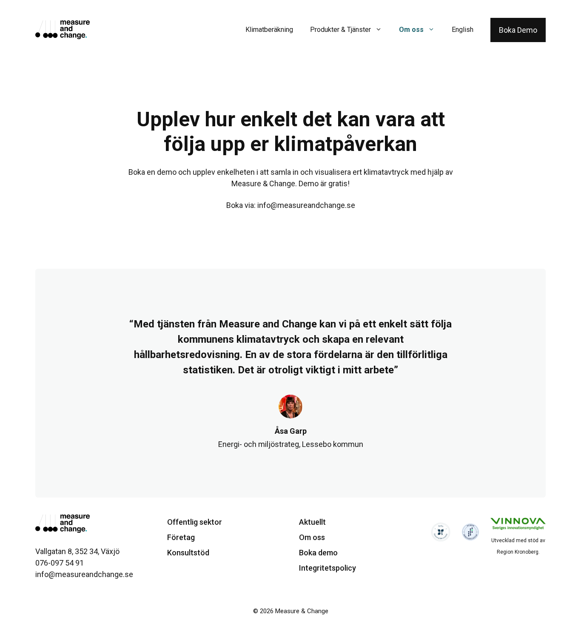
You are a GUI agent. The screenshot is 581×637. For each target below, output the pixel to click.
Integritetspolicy (327, 567)
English (462, 30)
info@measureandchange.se (306, 205)
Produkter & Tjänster (340, 30)
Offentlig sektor (194, 522)
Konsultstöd (188, 552)
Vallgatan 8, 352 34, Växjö (77, 551)
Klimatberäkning (269, 30)
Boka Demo (518, 30)
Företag (181, 537)
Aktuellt (312, 522)
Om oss (411, 30)
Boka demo (318, 552)
